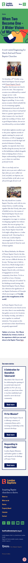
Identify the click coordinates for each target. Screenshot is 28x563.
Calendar (4, 512)
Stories (4, 14)
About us (4, 496)
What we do (5, 500)
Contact (4, 516)
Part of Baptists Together (16, 547)
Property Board (6, 508)
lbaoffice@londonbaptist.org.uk (12, 531)
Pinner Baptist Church (13, 84)
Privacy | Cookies (6, 553)
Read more (10, 404)
